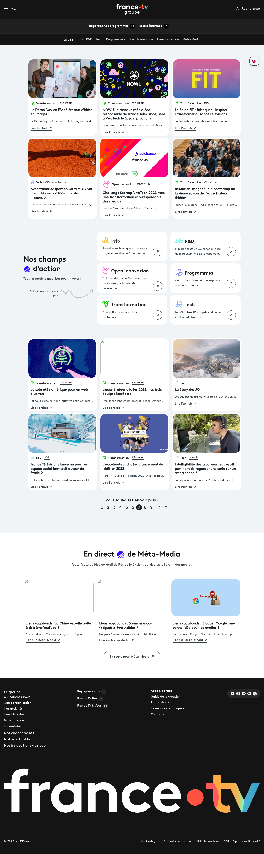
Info (80, 39)
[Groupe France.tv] (132, 9)
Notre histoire (14, 714)
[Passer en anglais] (254, 61)
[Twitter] (255, 693)
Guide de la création (166, 696)
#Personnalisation (56, 182)
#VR (47, 457)
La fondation (13, 726)
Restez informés (150, 26)
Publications (160, 702)
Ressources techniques (167, 708)
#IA (206, 103)
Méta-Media (191, 39)
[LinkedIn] (249, 693)
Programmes (115, 39)
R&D (89, 39)
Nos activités (13, 708)
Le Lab (68, 39)
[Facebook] (232, 693)
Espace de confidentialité (246, 841)
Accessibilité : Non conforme (204, 841)
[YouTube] (244, 693)
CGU (226, 841)
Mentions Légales (150, 841)
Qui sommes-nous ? (18, 697)
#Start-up (66, 103)
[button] (12, 9)
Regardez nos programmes (108, 26)
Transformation (168, 39)
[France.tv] (132, 792)
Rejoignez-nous (88, 691)
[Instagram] (238, 693)
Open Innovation (140, 39)
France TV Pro (87, 698)
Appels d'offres (161, 691)
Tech (99, 39)
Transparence (14, 720)
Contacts (157, 714)
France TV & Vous (89, 705)
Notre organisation (18, 702)
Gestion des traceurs (174, 841)
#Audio (193, 457)
